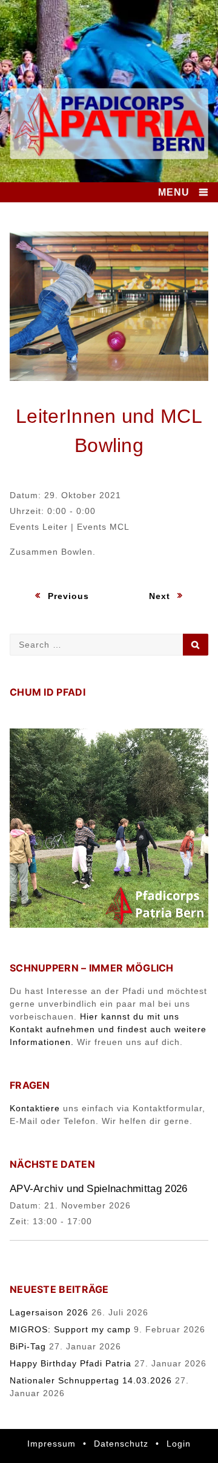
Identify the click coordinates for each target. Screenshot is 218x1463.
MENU (174, 192)
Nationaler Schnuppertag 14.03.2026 (91, 1380)
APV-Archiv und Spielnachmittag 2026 (99, 1188)
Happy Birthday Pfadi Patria (70, 1363)
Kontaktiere (35, 1108)
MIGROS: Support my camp (70, 1329)
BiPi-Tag (28, 1346)
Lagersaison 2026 (49, 1312)
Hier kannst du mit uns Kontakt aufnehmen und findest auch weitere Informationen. (108, 1029)
